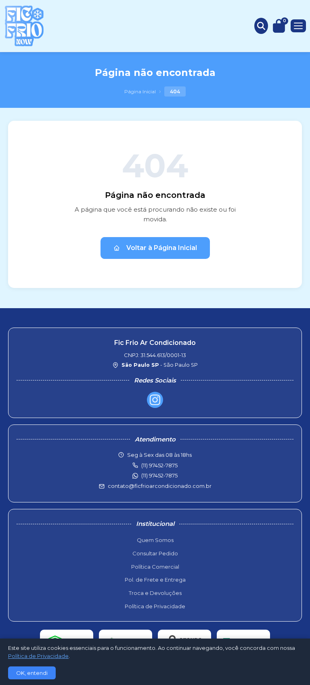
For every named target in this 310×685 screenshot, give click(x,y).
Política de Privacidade (155, 606)
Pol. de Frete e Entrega (155, 579)
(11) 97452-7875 (159, 475)
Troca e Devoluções (155, 593)
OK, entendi (32, 673)
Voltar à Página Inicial (161, 248)
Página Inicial (140, 91)
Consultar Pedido (155, 553)
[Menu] (298, 25)
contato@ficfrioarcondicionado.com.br (160, 486)
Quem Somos (155, 540)
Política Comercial (155, 566)
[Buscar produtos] (261, 26)
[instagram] (155, 400)
